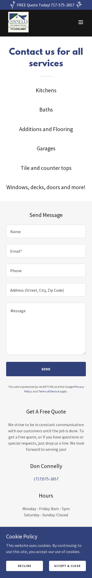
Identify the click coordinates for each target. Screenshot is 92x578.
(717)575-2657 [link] (46, 478)
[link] (18, 22)
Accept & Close (67, 566)
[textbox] (46, 231)
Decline (24, 566)
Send (46, 369)
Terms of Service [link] (48, 391)
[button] (81, 22)
